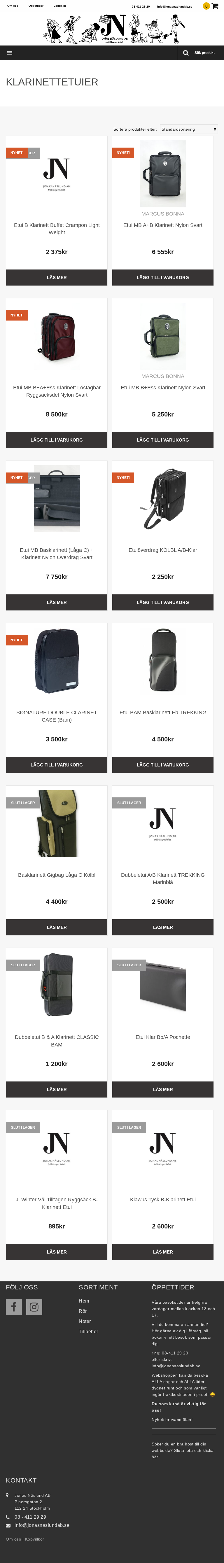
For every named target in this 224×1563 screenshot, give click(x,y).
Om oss (12, 5)
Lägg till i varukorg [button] (163, 277)
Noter (85, 1321)
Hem (84, 1300)
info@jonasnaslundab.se (174, 6)
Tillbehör (88, 1331)
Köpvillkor (34, 1539)
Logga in (60, 5)
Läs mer (57, 277)
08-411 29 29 (141, 6)
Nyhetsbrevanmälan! (172, 1419)
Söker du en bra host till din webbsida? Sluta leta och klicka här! (183, 1450)
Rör (83, 1311)
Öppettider (36, 5)
